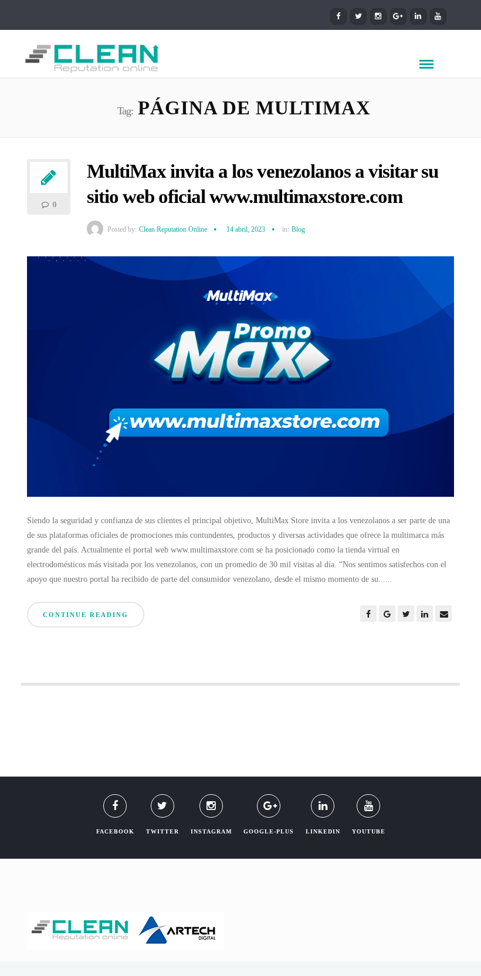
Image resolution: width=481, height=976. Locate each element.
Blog (298, 229)
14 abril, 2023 (245, 229)
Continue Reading (85, 614)
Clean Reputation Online (173, 229)
